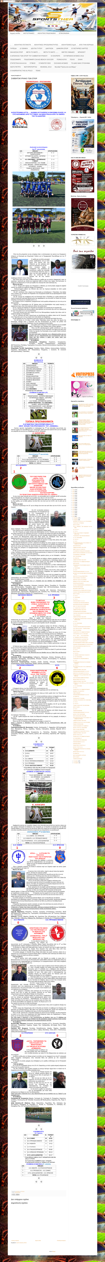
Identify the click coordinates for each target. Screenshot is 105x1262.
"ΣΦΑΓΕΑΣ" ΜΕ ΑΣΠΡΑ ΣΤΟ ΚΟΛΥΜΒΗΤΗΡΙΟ (82, 613)
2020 (73, 500)
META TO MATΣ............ (78, 524)
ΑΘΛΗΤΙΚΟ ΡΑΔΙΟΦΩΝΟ (47, 33)
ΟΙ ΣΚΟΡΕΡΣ (55, 56)
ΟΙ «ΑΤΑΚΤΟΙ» (76, 558)
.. (10, 45)
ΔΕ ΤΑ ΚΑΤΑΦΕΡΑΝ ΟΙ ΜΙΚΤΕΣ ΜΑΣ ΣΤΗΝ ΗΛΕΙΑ (83, 642)
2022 (73, 496)
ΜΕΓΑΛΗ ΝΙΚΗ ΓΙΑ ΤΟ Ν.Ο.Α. (79, 679)
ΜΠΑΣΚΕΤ (81, 52)
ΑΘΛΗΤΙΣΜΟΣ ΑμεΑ (68, 45)
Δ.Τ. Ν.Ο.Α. (75, 531)
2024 (73, 493)
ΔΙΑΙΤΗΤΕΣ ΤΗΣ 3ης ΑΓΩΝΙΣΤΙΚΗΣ (80, 640)
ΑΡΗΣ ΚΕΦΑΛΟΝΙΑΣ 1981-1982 (79, 715)
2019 (73, 502)
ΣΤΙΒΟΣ (32, 63)
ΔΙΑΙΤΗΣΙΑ (49, 48)
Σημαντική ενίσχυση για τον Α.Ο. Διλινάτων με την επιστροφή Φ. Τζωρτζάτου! (85, 476)
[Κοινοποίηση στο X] (15, 1194)
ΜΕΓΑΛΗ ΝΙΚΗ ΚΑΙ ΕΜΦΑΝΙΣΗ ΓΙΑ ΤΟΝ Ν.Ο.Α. (82, 552)
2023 (73, 495)
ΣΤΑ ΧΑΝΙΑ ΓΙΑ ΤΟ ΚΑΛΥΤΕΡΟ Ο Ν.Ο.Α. (81, 731)
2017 (73, 505)
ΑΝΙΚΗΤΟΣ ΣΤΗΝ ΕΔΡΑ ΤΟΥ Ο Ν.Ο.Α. (81, 673)
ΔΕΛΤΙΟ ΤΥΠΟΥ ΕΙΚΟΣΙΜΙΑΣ (79, 714)
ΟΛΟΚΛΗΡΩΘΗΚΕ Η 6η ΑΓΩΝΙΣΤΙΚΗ (80, 639)
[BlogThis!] (14, 1194)
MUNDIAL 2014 (45, 67)
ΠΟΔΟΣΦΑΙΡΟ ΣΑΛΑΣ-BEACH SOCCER (38, 59)
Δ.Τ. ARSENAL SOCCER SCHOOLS (80, 637)
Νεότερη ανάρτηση (15, 1240)
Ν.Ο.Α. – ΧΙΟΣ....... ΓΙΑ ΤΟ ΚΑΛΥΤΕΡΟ (81, 635)
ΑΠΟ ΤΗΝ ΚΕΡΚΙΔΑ (86, 45)
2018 (73, 504)
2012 (73, 514)
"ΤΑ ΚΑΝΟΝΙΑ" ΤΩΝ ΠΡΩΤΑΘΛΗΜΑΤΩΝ (81, 535)
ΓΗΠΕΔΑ (13, 48)
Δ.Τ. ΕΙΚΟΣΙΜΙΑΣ (76, 568)
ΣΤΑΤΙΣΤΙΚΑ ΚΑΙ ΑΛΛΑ (18, 63)
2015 (73, 509)
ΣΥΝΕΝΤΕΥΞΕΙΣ (45, 63)
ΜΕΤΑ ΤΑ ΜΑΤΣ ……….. (78, 756)
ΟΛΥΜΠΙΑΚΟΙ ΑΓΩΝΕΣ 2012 (73, 56)
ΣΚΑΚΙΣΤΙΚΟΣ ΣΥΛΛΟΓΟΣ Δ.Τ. (79, 745)
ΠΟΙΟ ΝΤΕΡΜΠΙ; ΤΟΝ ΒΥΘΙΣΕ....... (80, 577)
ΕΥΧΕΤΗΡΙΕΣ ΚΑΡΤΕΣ (79, 48)
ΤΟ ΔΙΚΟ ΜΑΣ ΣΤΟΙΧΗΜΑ (80, 63)
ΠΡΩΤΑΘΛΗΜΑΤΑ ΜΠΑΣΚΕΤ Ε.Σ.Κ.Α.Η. (81, 571)
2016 (73, 507)
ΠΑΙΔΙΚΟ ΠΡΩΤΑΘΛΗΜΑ (78, 724)
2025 (73, 491)
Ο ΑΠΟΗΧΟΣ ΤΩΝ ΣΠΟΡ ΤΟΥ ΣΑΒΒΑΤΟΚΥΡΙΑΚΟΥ (28, 56)
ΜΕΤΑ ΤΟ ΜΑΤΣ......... (77, 651)
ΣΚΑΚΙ (80, 59)
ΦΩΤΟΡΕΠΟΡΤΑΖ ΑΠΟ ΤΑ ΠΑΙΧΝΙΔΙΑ (81, 604)
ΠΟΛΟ (72, 59)
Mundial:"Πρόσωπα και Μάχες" (65, 67)
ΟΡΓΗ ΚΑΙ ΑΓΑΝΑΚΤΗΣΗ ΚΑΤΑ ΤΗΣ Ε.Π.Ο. (82, 646)
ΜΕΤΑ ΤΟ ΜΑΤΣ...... (77, 707)
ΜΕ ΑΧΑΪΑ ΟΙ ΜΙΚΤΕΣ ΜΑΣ (78, 588)
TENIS (38, 70)
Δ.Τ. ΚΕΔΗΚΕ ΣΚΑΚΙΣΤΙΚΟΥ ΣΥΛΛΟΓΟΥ (81, 654)
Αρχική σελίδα (15, 33)
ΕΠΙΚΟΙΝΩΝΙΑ (64, 33)
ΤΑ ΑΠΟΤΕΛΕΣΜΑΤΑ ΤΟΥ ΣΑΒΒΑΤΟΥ (80, 725)
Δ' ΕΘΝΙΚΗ (24, 48)
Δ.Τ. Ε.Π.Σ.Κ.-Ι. (76, 529)
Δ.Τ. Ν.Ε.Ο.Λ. (76, 539)
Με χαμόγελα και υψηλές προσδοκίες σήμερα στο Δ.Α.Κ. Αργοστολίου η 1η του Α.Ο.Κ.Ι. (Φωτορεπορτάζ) (86, 405)
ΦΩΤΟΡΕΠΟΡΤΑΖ (30, 67)
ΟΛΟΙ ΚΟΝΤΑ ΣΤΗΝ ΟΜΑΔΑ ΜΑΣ (80, 739)
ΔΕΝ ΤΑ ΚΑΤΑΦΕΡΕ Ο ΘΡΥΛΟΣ (79, 755)
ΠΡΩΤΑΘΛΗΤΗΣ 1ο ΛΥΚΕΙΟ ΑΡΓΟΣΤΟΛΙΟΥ (82, 590)
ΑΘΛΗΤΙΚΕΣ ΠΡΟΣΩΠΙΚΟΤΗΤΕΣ (46, 45)
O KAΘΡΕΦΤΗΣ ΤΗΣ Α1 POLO (21, 70)
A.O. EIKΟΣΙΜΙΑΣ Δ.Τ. (77, 738)
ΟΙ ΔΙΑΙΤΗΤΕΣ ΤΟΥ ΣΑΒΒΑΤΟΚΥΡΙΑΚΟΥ (81, 561)
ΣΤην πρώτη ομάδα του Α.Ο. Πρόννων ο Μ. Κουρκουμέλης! (85, 444)
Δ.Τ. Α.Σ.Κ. (75, 541)
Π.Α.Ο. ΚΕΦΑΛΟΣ (76, 615)
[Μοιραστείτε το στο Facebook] (17, 1194)
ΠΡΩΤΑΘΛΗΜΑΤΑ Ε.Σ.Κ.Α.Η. (79, 741)
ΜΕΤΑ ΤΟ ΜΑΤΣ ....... (50, 52)
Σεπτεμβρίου (76, 762)
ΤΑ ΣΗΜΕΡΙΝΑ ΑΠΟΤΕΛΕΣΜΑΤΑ (79, 611)
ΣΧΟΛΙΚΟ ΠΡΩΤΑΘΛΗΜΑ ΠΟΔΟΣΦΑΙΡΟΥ (82, 592)
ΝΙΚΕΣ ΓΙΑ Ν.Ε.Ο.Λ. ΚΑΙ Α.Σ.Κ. (79, 549)
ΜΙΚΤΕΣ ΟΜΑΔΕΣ (68, 52)
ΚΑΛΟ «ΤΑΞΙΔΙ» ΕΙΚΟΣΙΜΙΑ (78, 729)
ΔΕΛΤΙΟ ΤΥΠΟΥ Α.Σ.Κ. (77, 734)
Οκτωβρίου (75, 761)
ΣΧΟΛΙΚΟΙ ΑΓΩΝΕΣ (61, 63)
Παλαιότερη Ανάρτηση (61, 1240)
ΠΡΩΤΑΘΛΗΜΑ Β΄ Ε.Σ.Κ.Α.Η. (79, 600)
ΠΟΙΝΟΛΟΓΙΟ (62, 59)
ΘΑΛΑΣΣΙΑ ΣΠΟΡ (16, 52)
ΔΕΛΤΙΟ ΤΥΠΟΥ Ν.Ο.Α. (78, 747)
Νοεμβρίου (75, 519)
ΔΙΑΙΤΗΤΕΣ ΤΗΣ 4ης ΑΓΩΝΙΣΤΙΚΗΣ (80, 576)
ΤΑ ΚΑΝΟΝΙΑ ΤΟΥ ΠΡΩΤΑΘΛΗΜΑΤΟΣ (81, 658)
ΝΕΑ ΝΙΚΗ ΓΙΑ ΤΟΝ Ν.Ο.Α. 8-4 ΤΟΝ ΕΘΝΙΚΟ (82, 521)
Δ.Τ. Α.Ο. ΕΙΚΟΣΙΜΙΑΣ (77, 537)
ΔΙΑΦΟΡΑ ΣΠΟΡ (62, 48)
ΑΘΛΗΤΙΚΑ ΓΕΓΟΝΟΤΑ (22, 45)
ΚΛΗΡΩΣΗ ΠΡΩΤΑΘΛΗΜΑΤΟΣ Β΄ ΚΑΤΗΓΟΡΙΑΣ (83, 644)
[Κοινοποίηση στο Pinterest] (19, 1194)
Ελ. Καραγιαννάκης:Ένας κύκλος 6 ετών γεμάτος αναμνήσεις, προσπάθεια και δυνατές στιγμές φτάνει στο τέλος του (86, 429)
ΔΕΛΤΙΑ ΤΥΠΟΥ (36, 48)
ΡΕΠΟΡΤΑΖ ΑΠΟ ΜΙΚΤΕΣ (78, 583)
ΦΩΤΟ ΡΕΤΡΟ (15, 67)
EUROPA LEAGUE (77, 743)
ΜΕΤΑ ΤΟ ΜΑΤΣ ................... (79, 593)
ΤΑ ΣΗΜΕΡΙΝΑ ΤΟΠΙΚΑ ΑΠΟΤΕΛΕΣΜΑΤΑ (81, 551)
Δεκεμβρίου (75, 517)
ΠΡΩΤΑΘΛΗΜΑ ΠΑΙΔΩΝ (78, 586)
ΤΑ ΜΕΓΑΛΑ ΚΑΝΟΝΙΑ (77, 758)
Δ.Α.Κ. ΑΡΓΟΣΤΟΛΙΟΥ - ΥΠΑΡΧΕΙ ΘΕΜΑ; (81, 628)
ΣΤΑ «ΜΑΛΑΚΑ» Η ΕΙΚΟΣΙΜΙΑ (79, 554)
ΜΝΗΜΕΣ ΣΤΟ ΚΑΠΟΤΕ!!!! (78, 691)
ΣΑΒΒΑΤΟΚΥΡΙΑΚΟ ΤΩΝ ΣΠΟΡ (79, 547)
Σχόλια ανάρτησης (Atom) (21, 1242)
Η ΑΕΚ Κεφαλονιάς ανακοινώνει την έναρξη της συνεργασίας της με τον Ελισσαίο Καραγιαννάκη (86, 452)
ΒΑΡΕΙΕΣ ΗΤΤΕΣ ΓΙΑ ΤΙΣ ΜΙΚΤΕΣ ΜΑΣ (81, 581)
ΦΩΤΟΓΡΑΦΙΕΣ (28, 33)
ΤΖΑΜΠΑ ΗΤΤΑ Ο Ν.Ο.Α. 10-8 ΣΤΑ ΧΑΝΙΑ (81, 722)
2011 (73, 516)
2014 (73, 511)
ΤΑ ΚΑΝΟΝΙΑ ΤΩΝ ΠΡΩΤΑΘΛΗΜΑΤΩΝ (81, 602)
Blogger (53, 1251)
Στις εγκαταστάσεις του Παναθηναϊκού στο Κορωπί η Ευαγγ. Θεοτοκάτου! (86, 412)
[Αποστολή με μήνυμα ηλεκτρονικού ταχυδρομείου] (12, 1194)
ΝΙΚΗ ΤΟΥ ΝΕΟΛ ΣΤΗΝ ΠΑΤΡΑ (79, 606)
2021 (73, 498)
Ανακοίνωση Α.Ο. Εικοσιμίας (78, 698)
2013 (73, 512)
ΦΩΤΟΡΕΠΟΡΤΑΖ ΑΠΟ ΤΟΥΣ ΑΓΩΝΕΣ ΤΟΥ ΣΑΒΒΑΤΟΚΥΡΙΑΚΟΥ (82, 543)
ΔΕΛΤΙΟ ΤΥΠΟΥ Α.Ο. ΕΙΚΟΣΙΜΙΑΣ (80, 727)
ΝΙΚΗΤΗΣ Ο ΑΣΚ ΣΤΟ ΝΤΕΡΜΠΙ (79, 579)
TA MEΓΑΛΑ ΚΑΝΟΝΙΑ (77, 710)
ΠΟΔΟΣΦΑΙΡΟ (15, 59)
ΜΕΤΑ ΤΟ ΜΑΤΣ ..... (33, 52)
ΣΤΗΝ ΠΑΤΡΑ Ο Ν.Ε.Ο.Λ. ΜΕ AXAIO (80, 633)
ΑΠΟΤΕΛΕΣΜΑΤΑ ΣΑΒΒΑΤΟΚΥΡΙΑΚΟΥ (81, 677)
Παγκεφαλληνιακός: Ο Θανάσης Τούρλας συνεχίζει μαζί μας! (85, 460)
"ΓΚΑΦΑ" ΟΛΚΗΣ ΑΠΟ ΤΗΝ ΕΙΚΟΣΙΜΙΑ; (81, 705)
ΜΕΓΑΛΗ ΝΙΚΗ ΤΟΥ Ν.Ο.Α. (78, 751)
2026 (73, 489)
